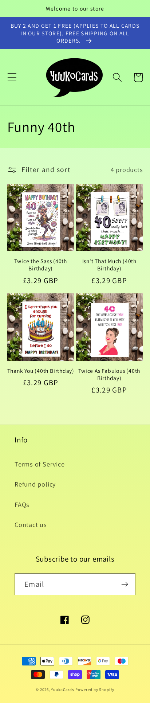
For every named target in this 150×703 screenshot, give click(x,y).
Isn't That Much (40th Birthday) (109, 264)
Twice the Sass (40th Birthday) (40, 264)
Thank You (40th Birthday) (41, 370)
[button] (11, 77)
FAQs (22, 504)
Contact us (31, 524)
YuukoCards (62, 689)
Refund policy (35, 484)
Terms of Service (39, 464)
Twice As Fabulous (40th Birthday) (109, 374)
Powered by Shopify (94, 689)
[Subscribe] (124, 584)
